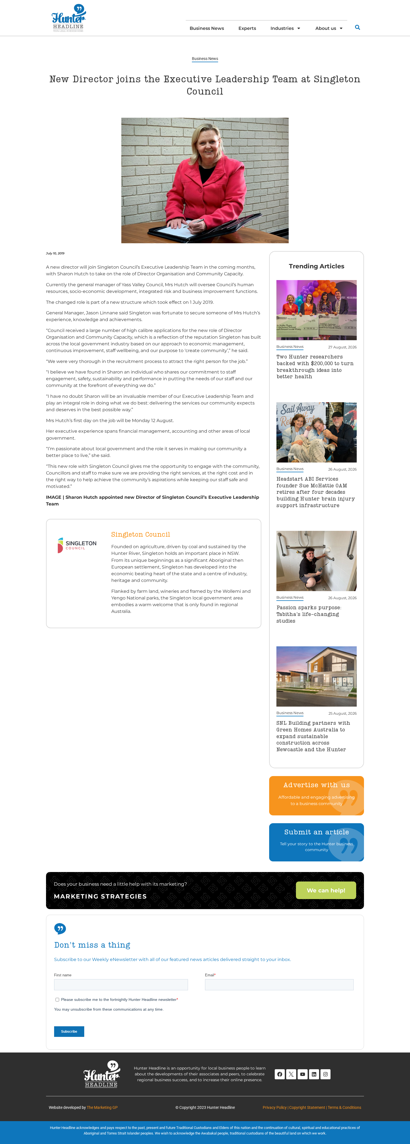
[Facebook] (280, 1074)
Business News (207, 28)
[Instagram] (325, 1074)
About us (325, 28)
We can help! (326, 890)
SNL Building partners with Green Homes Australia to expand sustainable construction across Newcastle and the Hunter (313, 736)
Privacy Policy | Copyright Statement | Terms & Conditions (312, 1107)
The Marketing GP (102, 1107)
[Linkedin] (314, 1074)
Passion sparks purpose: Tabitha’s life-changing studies (308, 614)
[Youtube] (303, 1074)
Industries (282, 28)
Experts (247, 28)
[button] (357, 27)
